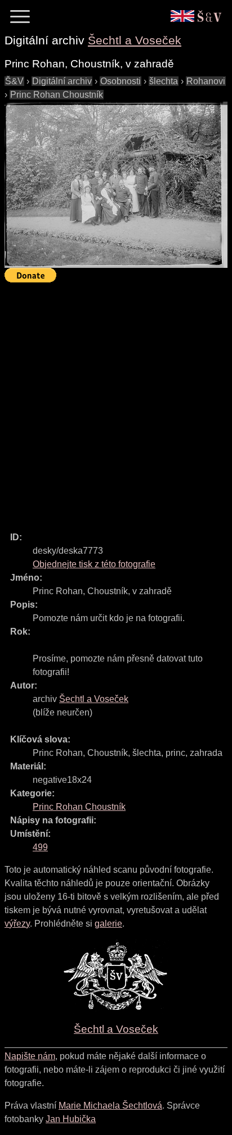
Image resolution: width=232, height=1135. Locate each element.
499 (40, 847)
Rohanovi (205, 81)
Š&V (14, 81)
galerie (108, 923)
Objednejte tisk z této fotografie (94, 564)
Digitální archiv (62, 81)
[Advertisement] (116, 402)
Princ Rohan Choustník (56, 94)
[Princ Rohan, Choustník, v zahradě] (116, 185)
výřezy (17, 923)
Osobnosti (120, 81)
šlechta (163, 81)
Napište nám (30, 1056)
